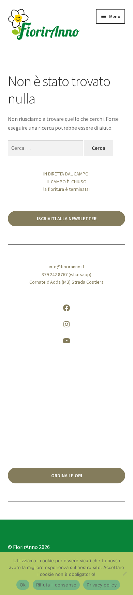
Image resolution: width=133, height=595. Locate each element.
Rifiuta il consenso (56, 584)
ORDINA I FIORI (66, 475)
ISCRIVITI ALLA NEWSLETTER (67, 218)
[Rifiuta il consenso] (124, 573)
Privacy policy (102, 584)
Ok (23, 584)
